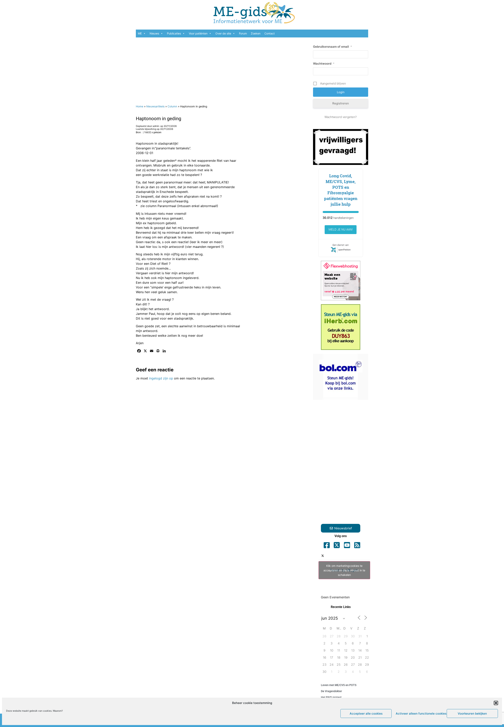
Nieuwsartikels (155, 106)
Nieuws (154, 33)
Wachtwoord (323, 63)
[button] (496, 703)
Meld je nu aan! (341, 229)
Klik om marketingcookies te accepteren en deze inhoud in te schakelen (344, 570)
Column (172, 106)
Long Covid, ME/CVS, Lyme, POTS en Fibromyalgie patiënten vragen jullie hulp (340, 190)
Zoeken (255, 33)
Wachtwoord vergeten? (340, 117)
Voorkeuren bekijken (472, 713)
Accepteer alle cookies (366, 713)
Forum (243, 33)
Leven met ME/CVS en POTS (339, 685)
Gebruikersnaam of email (332, 46)
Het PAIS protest (331, 697)
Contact (269, 33)
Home (139, 106)
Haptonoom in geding (158, 118)
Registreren (340, 103)
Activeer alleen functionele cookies (420, 713)
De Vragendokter (331, 691)
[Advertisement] (222, 69)
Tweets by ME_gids (344, 570)
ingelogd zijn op (161, 378)
